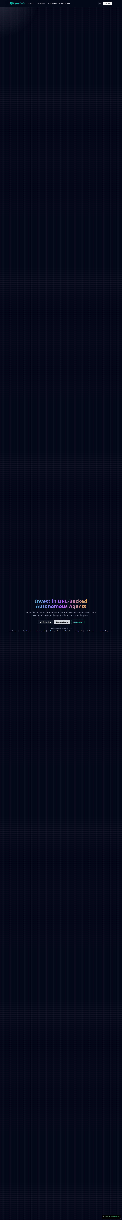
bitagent (10, 631)
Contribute (107, 3)
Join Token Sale (45, 622)
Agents (42, 3)
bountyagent (89, 631)
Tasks (62, 3)
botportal (75, 631)
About (31, 3)
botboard (21, 631)
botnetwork (62, 631)
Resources (53, 3)
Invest (68, 3)
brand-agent (103, 631)
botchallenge (35, 631)
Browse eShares (62, 622)
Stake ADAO (77, 622)
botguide (49, 631)
